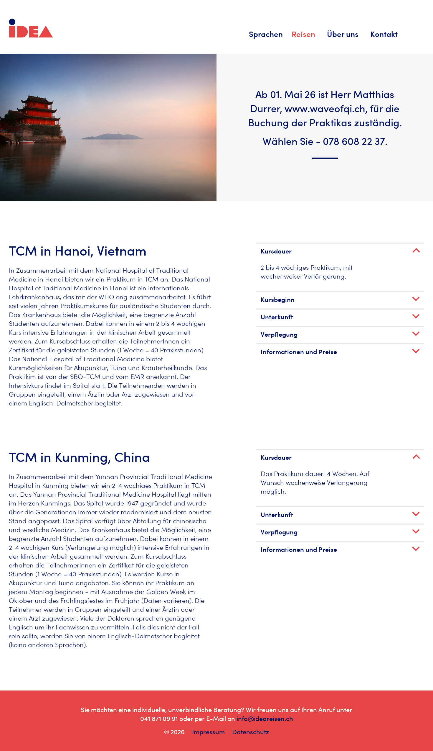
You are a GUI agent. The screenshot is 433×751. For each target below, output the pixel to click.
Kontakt (384, 34)
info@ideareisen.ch (265, 718)
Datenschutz (250, 732)
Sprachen (266, 34)
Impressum (208, 732)
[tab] (340, 250)
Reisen (303, 34)
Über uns (342, 34)
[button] (340, 251)
